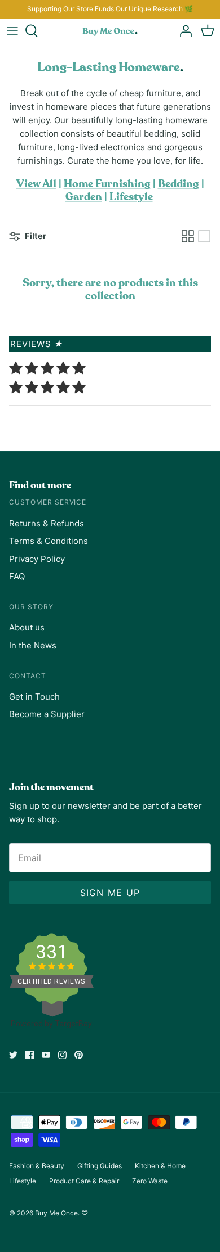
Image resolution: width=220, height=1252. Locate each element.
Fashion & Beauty (36, 1165)
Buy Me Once (56, 1213)
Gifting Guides (99, 1165)
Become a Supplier (47, 714)
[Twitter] (13, 1055)
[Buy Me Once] (110, 31)
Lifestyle (131, 197)
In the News (32, 645)
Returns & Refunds (46, 523)
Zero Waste (150, 1181)
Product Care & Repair (84, 1181)
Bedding (178, 184)
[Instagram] (62, 1055)
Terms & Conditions (48, 540)
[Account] (182, 31)
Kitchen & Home (160, 1165)
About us (27, 627)
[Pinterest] (78, 1055)
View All (36, 184)
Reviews (37, 344)
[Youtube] (46, 1055)
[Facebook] (29, 1055)
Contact (27, 676)
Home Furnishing (107, 184)
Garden (83, 197)
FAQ (17, 576)
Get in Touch (34, 696)
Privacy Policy (37, 558)
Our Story (31, 606)
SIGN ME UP (110, 892)
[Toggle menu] (12, 31)
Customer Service (47, 502)
